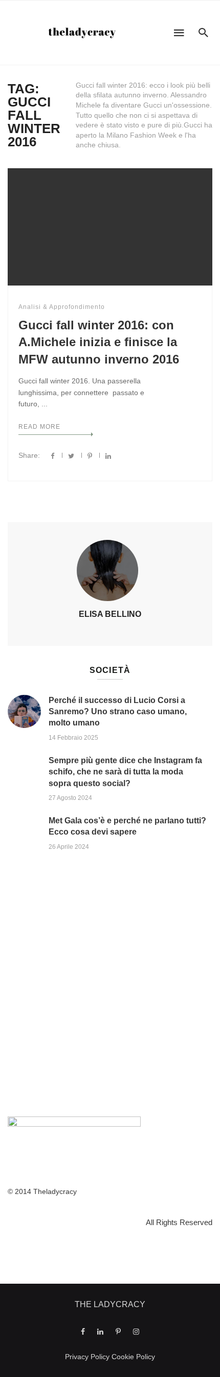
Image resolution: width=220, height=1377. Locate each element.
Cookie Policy (133, 1357)
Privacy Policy (87, 1357)
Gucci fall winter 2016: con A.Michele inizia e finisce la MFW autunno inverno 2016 (98, 342)
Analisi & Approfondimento (61, 306)
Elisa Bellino (110, 614)
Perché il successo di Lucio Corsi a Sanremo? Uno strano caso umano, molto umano (118, 712)
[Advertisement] (110, 986)
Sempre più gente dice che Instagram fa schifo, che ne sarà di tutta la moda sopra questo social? (125, 772)
